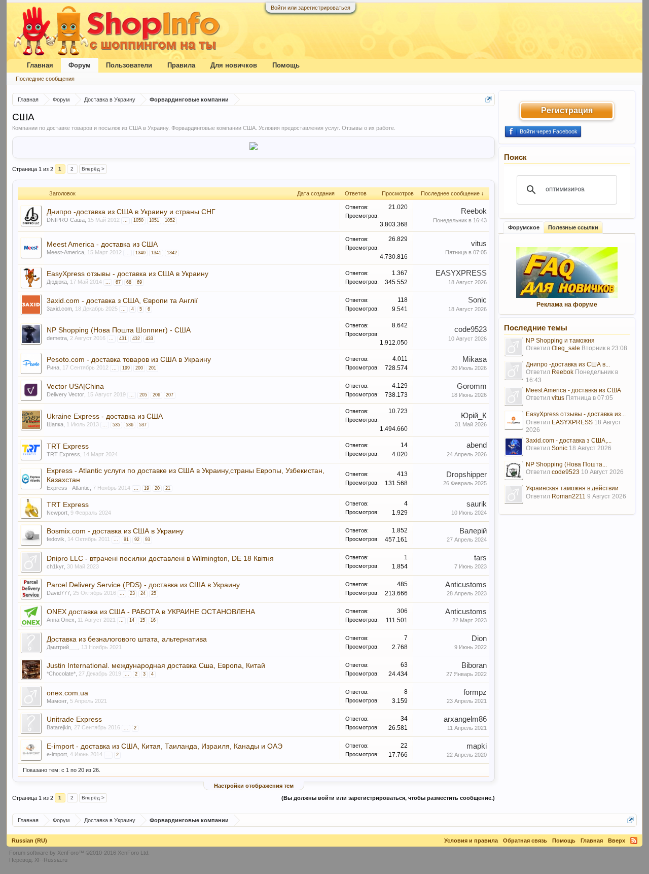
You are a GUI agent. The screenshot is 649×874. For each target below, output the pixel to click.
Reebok (474, 211)
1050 (138, 220)
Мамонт (57, 701)
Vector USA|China (75, 386)
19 (146, 488)
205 (143, 394)
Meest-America (65, 252)
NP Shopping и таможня (560, 340)
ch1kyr (55, 566)
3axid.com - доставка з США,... (568, 440)
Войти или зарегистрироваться (310, 8)
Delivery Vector (65, 394)
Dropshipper (466, 474)
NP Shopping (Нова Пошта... (566, 464)
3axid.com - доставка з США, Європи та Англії (122, 300)
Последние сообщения (45, 79)
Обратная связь (525, 840)
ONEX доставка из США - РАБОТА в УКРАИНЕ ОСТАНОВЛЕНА (151, 612)
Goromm (472, 386)
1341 (156, 252)
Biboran (474, 665)
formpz (475, 692)
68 (128, 282)
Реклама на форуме (566, 304)
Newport (57, 513)
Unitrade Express (74, 719)
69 (139, 282)
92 (136, 539)
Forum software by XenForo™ (79, 853)
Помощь (286, 65)
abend (476, 445)
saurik (476, 504)
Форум (79, 65)
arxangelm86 (465, 719)
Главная (40, 65)
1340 (140, 252)
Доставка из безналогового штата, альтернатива (127, 639)
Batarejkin (59, 727)
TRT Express (68, 446)
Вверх (616, 840)
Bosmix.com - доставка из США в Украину (115, 531)
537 (143, 424)
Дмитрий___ (62, 647)
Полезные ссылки (573, 227)
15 (142, 620)
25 (153, 593)
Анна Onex (61, 620)
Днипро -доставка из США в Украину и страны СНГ (131, 212)
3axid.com (59, 309)
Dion (479, 638)
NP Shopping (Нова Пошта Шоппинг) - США (119, 330)
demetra (57, 338)
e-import (57, 754)
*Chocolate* (61, 673)
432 (136, 338)
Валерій (473, 531)
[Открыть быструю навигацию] (488, 99)
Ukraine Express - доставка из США (105, 416)
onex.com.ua (67, 693)
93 (147, 539)
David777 (58, 593)
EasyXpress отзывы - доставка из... (576, 414)
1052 (170, 220)
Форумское (523, 227)
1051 (154, 220)
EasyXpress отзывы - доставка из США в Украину (127, 274)
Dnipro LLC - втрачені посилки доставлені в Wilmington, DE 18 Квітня (160, 558)
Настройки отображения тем (254, 786)
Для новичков (233, 65)
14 (131, 620)
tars (480, 558)
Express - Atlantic (68, 488)
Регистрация (567, 110)
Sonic (477, 300)
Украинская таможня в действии (572, 488)
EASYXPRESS (461, 273)
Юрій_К (474, 416)
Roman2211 (569, 496)
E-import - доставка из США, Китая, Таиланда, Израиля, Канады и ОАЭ (164, 746)
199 (126, 368)
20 (157, 488)
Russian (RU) (29, 840)
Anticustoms (466, 585)
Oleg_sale (566, 348)
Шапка (55, 424)
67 (118, 282)
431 (123, 338)
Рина (53, 367)
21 (167, 488)
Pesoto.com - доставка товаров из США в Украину (129, 359)
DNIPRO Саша (66, 220)
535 (116, 424)
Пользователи (129, 65)
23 (132, 593)
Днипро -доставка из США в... (568, 364)
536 (129, 424)
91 (126, 539)
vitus (479, 244)
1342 (172, 252)
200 (139, 368)
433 (149, 338)
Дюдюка (57, 282)
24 (143, 593)
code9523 (470, 329)
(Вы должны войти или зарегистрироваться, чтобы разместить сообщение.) (388, 798)
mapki (476, 746)
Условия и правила (471, 840)
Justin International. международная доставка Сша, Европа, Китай (156, 665)
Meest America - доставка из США (102, 244)
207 (169, 394)
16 (153, 620)
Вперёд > (93, 169)
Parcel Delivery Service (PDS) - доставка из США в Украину (143, 585)
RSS (633, 840)
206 (156, 394)
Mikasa (474, 359)
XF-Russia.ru (50, 860)
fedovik (55, 539)
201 (152, 368)
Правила (181, 65)
